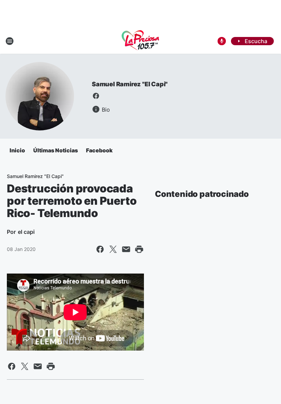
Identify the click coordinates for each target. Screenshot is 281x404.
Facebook (99, 150)
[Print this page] (139, 249)
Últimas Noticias (55, 150)
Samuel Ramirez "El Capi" (130, 84)
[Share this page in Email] (126, 249)
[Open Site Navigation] (9, 41)
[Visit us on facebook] (96, 96)
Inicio (17, 150)
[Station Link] (140, 41)
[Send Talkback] (222, 41)
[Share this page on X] (113, 249)
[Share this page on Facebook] (100, 249)
